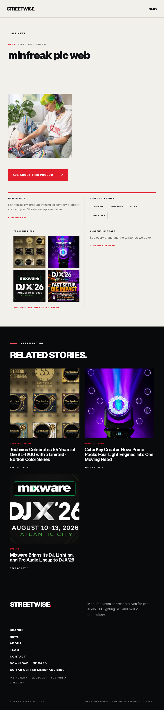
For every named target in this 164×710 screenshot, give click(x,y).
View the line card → (104, 245)
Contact (18, 656)
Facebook (116, 206)
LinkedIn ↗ (17, 682)
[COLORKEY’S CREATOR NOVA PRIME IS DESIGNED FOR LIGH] (63, 252)
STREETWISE (21, 8)
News (14, 636)
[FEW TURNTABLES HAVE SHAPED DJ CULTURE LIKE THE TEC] (29, 252)
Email (134, 206)
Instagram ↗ (18, 677)
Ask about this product (38, 175)
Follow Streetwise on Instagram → (37, 307)
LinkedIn (98, 206)
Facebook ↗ (39, 677)
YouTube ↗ (58, 677)
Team (14, 650)
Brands (16, 630)
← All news (16, 33)
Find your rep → (18, 217)
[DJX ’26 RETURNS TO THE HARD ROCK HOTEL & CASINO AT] (29, 286)
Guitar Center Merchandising (37, 670)
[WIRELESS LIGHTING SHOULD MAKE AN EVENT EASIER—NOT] (63, 286)
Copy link (98, 215)
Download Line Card (28, 663)
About (16, 643)
